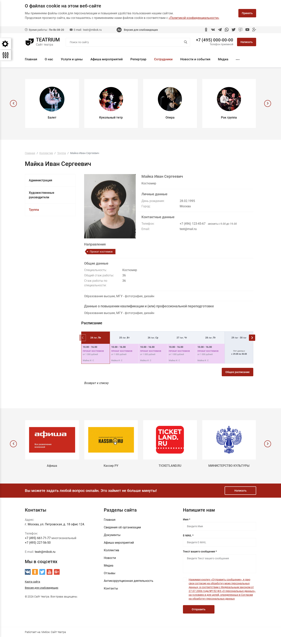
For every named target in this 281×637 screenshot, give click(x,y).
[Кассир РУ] (111, 440)
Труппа (34, 210)
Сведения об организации (122, 527)
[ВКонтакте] (213, 30)
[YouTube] (247, 30)
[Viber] (240, 30)
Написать (246, 42)
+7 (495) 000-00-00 (214, 40)
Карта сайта (32, 581)
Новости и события (195, 59)
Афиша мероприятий (106, 59)
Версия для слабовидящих (141, 29)
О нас (49, 59)
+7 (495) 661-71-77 (38, 538)
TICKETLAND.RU (170, 465)
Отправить (198, 609)
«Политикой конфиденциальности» (194, 18)
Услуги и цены (72, 59)
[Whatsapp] (227, 30)
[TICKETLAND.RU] (170, 440)
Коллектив (111, 550)
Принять (247, 13)
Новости (110, 558)
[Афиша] (52, 440)
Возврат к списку (96, 383)
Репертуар (138, 59)
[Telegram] (220, 30)
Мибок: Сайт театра (53, 632)
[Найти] (185, 42)
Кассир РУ (111, 465)
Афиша (52, 465)
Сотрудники (163, 59)
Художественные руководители (41, 195)
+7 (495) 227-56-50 (38, 542)
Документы (112, 535)
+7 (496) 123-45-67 (192, 223)
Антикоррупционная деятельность (128, 581)
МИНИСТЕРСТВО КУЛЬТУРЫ (228, 465)
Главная (31, 59)
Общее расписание (237, 372)
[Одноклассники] (206, 30)
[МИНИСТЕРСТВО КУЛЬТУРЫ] (229, 440)
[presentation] (13, 103)
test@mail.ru (188, 229)
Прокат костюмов (101, 251)
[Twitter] (234, 30)
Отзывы (109, 573)
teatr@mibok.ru (92, 29)
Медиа (223, 59)
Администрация (40, 180)
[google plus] (254, 30)
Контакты (111, 588)
